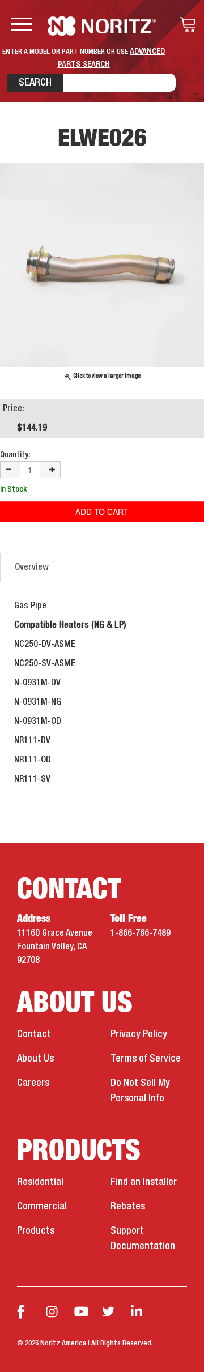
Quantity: (15, 454)
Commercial (42, 1206)
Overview (32, 568)
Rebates (127, 1206)
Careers (33, 1083)
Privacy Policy (138, 1034)
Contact (34, 1034)
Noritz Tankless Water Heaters (102, 26)
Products (35, 1230)
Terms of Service (145, 1058)
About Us (35, 1058)
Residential (40, 1182)
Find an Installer (143, 1182)
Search (35, 82)
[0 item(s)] (185, 25)
